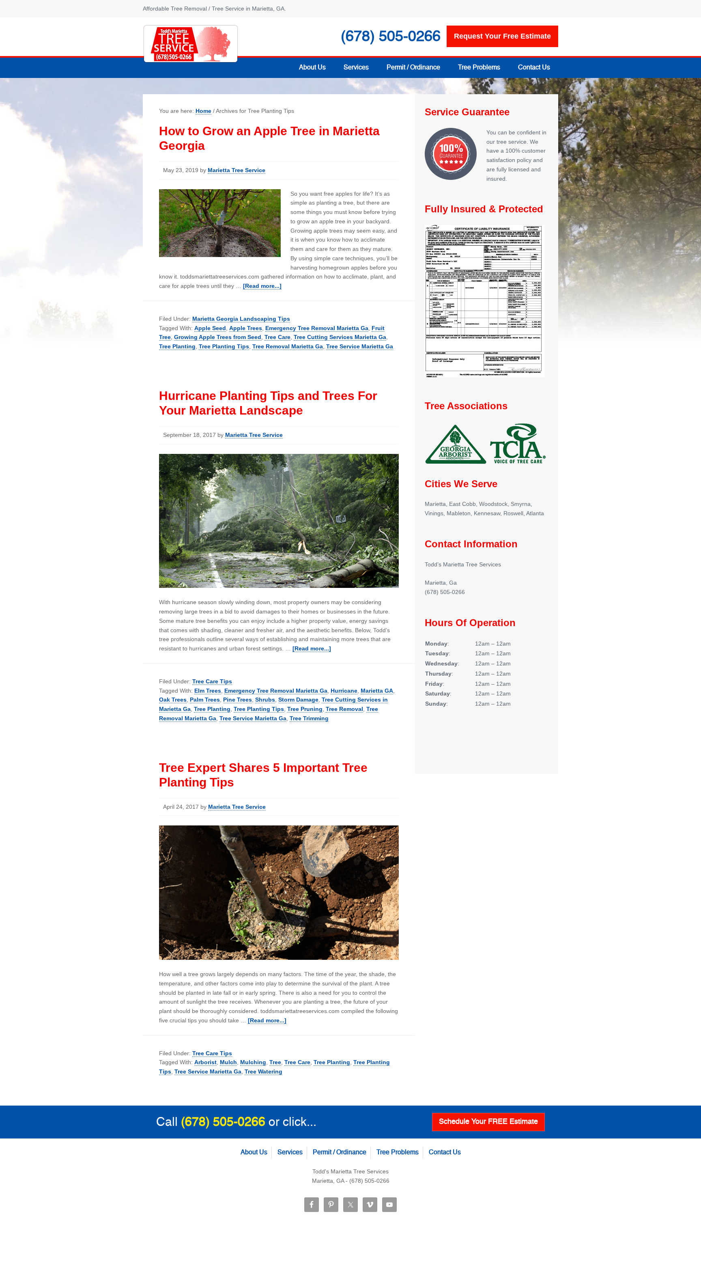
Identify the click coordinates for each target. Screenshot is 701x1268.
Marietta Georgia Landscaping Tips (241, 318)
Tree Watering (263, 1071)
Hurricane (344, 690)
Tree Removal (344, 709)
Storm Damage (298, 699)
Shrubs (265, 699)
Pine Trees (237, 699)
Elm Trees (207, 690)
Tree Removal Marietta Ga (287, 346)
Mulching (253, 1062)
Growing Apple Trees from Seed (217, 337)
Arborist (205, 1062)
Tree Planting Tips (224, 346)
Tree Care (277, 337)
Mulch (228, 1062)
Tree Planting (177, 346)
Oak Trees (173, 699)
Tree (275, 1062)
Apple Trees (245, 328)
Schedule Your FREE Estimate (488, 1121)
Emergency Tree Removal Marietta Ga (316, 328)
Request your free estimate (502, 36)
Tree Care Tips (212, 681)
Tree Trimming (309, 718)
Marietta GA (377, 690)
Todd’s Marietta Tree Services (191, 43)
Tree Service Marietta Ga (359, 346)
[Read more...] (262, 286)
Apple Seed (210, 328)
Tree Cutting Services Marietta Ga (340, 337)
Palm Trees (205, 699)
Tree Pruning (305, 709)
